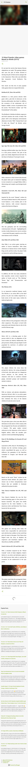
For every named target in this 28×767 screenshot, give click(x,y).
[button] (2, 64)
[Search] (26, 2)
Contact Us (5, 762)
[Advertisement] (14, 40)
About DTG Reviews (8, 760)
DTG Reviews (7, 2)
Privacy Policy (6, 761)
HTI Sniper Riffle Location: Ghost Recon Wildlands (12, 730)
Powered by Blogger (15, 765)
